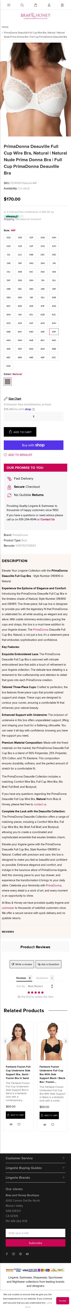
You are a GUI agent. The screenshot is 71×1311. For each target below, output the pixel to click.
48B (54, 348)
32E (20, 246)
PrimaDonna (20, 535)
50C (54, 357)
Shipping (9, 219)
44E (43, 331)
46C (43, 340)
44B (8, 331)
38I (31, 297)
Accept (62, 1300)
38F (54, 288)
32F (31, 246)
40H (8, 314)
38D (31, 288)
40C (8, 306)
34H (43, 263)
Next (67, 89)
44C (20, 331)
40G (54, 306)
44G (8, 340)
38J (42, 297)
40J (31, 314)
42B (43, 314)
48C (8, 357)
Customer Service (19, 1158)
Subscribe (35, 1243)
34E (9, 263)
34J (8, 271)
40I (20, 314)
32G (43, 246)
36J (54, 280)
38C (20, 288)
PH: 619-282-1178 (16, 1221)
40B (54, 297)
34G (31, 263)
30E (20, 237)
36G (20, 280)
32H (54, 246)
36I (42, 280)
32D (8, 246)
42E (20, 323)
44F (54, 331)
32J (20, 254)
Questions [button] (42, 978)
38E (43, 288)
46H (43, 348)
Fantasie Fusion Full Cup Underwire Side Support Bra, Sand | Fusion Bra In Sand (18, 1072)
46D (54, 340)
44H (20, 340)
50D (8, 366)
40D (20, 306)
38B (8, 288)
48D (20, 357)
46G (31, 348)
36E (54, 271)
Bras (24, 540)
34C (43, 254)
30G (43, 237)
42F (31, 323)
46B (31, 340)
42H (54, 323)
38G (8, 297)
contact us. (40, 804)
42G (43, 323)
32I (8, 254)
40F (43, 306)
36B (20, 271)
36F (9, 280)
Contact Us (48, 519)
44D (31, 331)
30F (31, 237)
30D (8, 237)
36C (31, 271)
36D (43, 271)
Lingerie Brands (18, 1177)
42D (8, 323)
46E (9, 348)
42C (54, 314)
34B (31, 254)
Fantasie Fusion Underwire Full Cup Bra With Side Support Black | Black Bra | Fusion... (52, 1074)
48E (31, 357)
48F (43, 357)
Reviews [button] (21, 978)
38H (20, 297)
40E (31, 306)
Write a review (23, 964)
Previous (3, 89)
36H (31, 280)
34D (54, 254)
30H (54, 237)
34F (20, 263)
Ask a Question (50, 964)
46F (20, 348)
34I (54, 263)
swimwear (8, 908)
